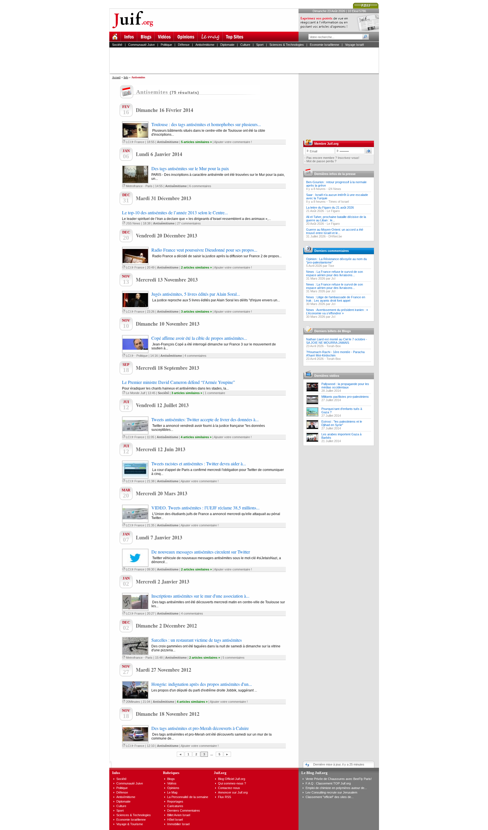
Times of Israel (338, 201)
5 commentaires (234, 657)
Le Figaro (333, 211)
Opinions (173, 788)
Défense (183, 44)
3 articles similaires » (196, 311)
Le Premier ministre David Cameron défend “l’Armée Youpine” (178, 382)
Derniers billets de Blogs (332, 331)
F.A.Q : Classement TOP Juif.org (328, 783)
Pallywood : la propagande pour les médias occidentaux (345, 385)
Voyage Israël (354, 44)
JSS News (133, 223)
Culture (245, 44)
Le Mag (172, 792)
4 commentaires (195, 355)
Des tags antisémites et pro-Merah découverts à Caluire (200, 728)
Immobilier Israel (178, 824)
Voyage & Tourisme (129, 824)
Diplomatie (227, 44)
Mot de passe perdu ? (321, 161)
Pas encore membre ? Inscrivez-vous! (332, 157)
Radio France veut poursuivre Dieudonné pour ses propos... (204, 250)
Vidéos (172, 783)
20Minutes (133, 701)
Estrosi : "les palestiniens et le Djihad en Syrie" (341, 423)
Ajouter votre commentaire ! (233, 142)
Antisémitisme (204, 44)
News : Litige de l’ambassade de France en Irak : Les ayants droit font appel (335, 298)
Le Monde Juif (135, 393)
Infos (116, 773)
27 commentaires (189, 223)
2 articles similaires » (196, 267)
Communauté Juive (141, 44)
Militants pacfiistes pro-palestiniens (345, 396)
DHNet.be (335, 236)
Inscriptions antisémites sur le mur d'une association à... (200, 596)
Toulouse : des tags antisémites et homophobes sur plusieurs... (206, 124)
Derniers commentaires (331, 250)
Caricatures (175, 806)
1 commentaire (215, 393)
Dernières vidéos (326, 375)
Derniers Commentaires (183, 810)
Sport (259, 44)
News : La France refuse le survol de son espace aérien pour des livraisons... (334, 273)
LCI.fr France (135, 142)
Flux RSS (224, 797)
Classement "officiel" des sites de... (330, 797)
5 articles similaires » (196, 142)
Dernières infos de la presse (335, 174)
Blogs (171, 779)
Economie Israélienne (324, 44)
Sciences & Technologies (286, 44)
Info (126, 77)
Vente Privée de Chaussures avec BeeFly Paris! (339, 779)
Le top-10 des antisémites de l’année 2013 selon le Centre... (175, 212)
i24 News (334, 189)
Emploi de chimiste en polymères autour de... (336, 788)
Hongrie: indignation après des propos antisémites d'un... (201, 684)
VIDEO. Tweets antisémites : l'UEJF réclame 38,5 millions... (205, 508)
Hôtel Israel (175, 819)
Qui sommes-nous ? (232, 783)
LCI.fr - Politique (137, 355)
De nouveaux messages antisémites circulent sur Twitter (200, 552)
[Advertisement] (247, 60)
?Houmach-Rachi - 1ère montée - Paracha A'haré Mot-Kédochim (335, 353)
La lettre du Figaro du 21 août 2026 (330, 207)
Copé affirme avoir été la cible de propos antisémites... (199, 338)
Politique (166, 44)
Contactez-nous (229, 788)
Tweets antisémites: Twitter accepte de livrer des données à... (205, 419)
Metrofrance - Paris (139, 186)
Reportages (175, 801)
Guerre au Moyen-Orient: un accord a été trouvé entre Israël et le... (334, 231)
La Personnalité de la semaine (187, 797)
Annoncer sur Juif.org (233, 792)
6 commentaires (200, 186)
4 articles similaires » (196, 437)
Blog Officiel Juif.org (231, 779)
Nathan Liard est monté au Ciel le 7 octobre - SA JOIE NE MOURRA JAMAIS (336, 341)
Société (117, 44)
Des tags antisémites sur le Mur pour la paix (190, 168)
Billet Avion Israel (178, 815)
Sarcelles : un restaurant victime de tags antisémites (196, 640)
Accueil (116, 77)
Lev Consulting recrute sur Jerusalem (331, 792)
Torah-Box (333, 346)
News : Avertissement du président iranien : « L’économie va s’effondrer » (337, 311)
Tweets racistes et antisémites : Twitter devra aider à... (198, 463)
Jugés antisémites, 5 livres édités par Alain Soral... (195, 294)
